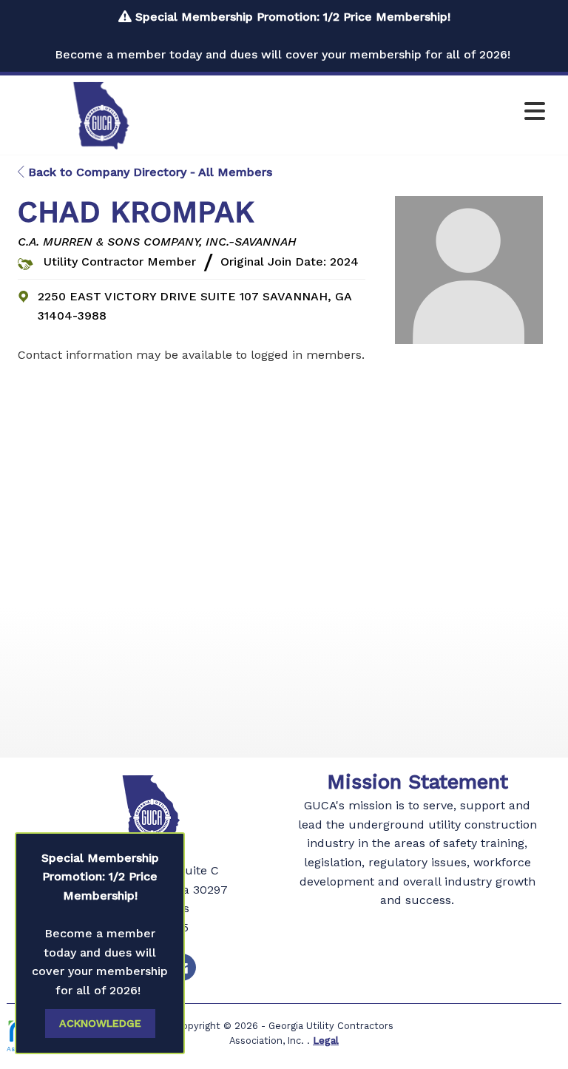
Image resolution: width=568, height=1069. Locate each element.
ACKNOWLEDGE (100, 1023)
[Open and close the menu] (372, 112)
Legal (326, 1040)
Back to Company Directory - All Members (148, 172)
